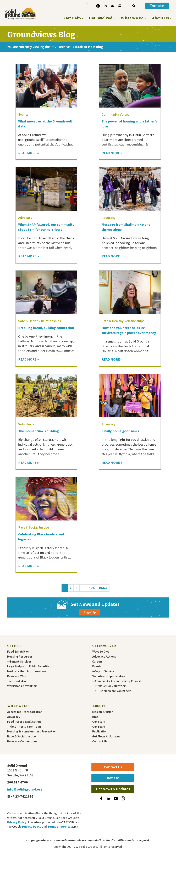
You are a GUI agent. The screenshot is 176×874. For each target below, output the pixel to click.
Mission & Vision (102, 712)
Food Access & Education (24, 722)
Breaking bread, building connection (46, 328)
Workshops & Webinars (22, 686)
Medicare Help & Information (26, 671)
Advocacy (25, 217)
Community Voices (115, 114)
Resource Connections (22, 741)
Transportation (17, 681)
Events (23, 114)
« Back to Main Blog (88, 46)
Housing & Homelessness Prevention (32, 731)
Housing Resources (19, 656)
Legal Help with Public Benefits (28, 666)
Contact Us (99, 741)
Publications (100, 731)
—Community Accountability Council (116, 681)
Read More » (28, 153)
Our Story (98, 722)
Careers (97, 661)
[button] (134, 6)
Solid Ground (15, 7)
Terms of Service (58, 826)
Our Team (98, 727)
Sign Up (90, 612)
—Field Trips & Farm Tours (24, 727)
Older (103, 588)
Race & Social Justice (33, 527)
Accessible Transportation (24, 712)
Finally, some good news (121, 431)
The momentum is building (38, 431)
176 (93, 588)
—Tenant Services (19, 661)
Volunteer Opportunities (108, 676)
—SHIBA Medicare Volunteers (111, 691)
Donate (113, 778)
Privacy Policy (16, 822)
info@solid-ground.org (24, 789)
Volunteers (26, 424)
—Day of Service (103, 671)
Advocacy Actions (104, 656)
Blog (95, 717)
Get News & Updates (106, 736)
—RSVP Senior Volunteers (109, 686)
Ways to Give (100, 651)
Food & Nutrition (18, 651)
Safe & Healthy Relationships (39, 321)
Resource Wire (16, 676)
